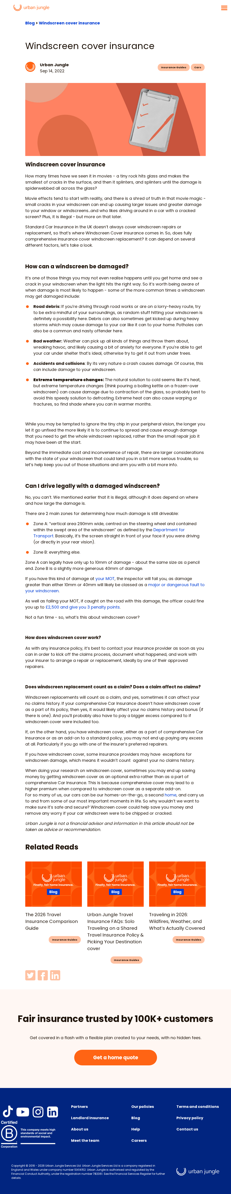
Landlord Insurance (90, 1118)
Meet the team (85, 1140)
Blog (30, 23)
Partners (79, 1106)
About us (79, 1129)
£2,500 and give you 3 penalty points (83, 607)
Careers (139, 1140)
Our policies (142, 1106)
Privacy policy (189, 1118)
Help (135, 1129)
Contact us (187, 1129)
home (170, 795)
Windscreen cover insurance (69, 23)
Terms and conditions (197, 1106)
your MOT (105, 578)
